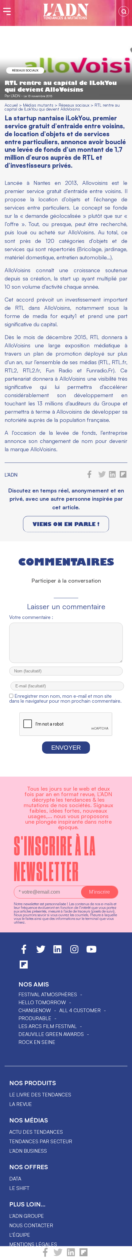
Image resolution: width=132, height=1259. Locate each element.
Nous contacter (31, 1225)
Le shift (19, 1188)
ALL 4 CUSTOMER (80, 1010)
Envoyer (66, 747)
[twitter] (58, 1255)
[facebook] (45, 1255)
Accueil (11, 105)
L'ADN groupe (26, 1216)
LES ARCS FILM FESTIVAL (47, 1026)
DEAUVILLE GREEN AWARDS (51, 1034)
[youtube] (91, 952)
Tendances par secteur (40, 1141)
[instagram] (74, 952)
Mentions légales (33, 1244)
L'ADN (15, 95)
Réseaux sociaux (25, 70)
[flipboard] (83, 1255)
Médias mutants (38, 105)
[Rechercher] (123, 11)
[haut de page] (121, 1251)
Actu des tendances (36, 1132)
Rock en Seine (36, 1042)
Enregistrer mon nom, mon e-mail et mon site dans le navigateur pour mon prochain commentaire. (65, 698)
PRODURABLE (34, 1018)
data (15, 1179)
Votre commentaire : (31, 617)
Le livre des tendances (40, 1095)
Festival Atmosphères (47, 994)
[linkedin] (71, 1255)
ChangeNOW (34, 1010)
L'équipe (19, 1235)
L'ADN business (28, 1151)
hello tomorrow (42, 1002)
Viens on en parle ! (66, 524)
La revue (20, 1104)
